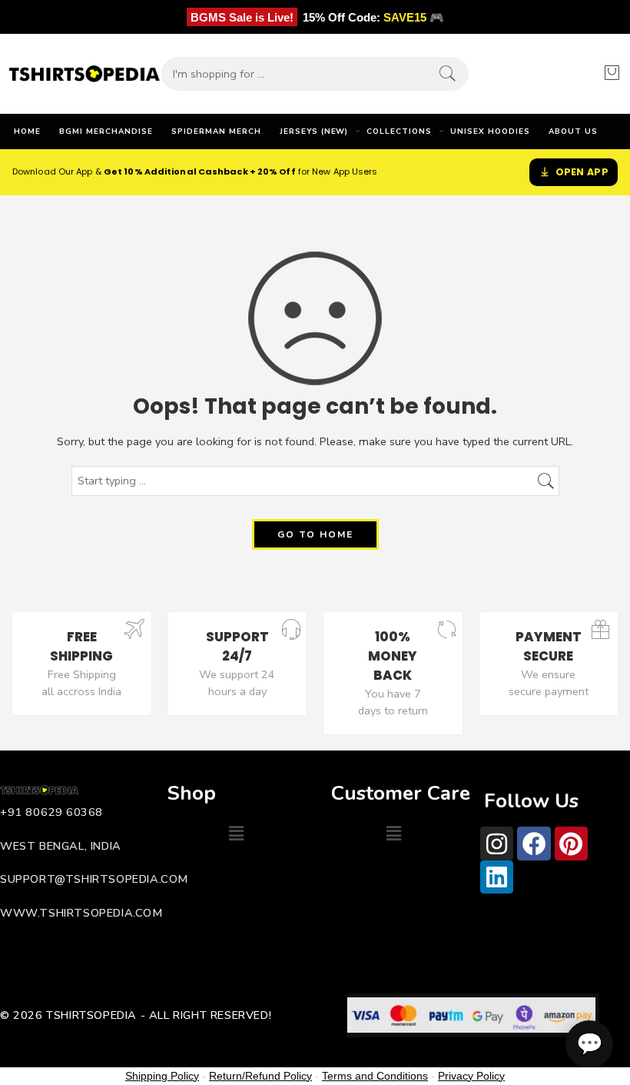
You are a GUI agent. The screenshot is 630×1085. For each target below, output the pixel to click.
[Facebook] (533, 843)
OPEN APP (581, 171)
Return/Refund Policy (260, 1076)
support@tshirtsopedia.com (94, 879)
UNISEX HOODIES (490, 131)
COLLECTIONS (399, 131)
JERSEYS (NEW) (314, 131)
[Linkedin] (496, 877)
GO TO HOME (315, 534)
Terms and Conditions (375, 1076)
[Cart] (611, 74)
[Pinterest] (571, 843)
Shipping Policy (162, 1076)
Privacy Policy (471, 1076)
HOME (27, 131)
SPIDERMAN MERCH (216, 131)
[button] (236, 833)
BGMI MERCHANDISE (106, 131)
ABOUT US (573, 131)
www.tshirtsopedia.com (81, 912)
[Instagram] (496, 843)
